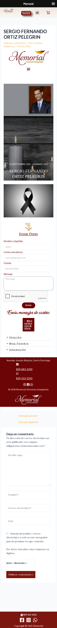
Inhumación (17, 349)
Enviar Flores (28, 234)
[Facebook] (22, 620)
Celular (7, 263)
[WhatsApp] (35, 620)
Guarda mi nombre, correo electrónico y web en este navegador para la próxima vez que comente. (27, 537)
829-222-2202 (24, 378)
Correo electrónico (13, 252)
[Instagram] (28, 620)
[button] (37, 12)
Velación (15, 337)
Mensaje (8, 274)
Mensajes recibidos (28, 325)
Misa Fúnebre (19, 343)
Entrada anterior (28, 416)
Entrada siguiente (28, 422)
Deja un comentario (15, 43)
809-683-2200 (24, 369)
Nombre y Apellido (13, 241)
